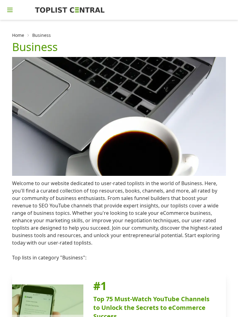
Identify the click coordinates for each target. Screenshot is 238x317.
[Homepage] (69, 9)
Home (18, 35)
